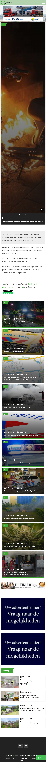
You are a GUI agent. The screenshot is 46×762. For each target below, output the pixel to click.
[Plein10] (23, 585)
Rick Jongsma (10, 375)
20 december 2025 (9, 218)
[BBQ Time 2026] (23, 13)
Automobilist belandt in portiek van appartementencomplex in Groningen (16, 573)
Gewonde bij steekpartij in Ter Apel (15, 352)
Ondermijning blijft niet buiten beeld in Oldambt (19, 546)
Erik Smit (9, 319)
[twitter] (26, 751)
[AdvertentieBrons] (23, 655)
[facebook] (20, 751)
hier (21, 287)
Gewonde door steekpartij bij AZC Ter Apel (17, 463)
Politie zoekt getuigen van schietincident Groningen (21, 435)
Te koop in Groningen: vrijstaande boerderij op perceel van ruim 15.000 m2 (32, 728)
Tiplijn (42, 758)
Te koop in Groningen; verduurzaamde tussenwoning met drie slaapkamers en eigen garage (31, 687)
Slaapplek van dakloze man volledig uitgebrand (19, 519)
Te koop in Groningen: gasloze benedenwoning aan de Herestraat (30, 702)
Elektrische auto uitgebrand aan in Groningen (18, 407)
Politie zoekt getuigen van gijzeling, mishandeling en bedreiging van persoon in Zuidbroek (21, 378)
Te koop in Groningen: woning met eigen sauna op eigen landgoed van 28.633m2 (32, 715)
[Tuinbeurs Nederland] (23, 617)
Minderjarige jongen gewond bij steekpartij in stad (20, 491)
